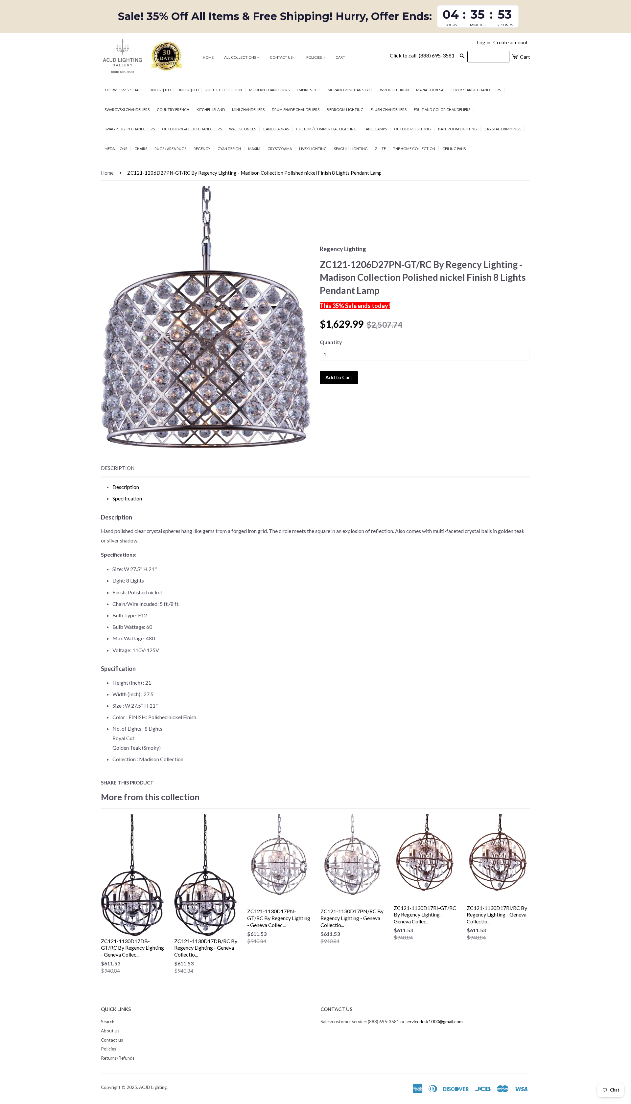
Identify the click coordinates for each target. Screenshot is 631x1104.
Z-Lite (380, 148)
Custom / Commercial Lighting (326, 129)
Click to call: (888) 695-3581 (422, 55)
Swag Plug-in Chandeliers (130, 129)
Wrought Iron (394, 90)
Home (208, 57)
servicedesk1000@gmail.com (434, 1021)
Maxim (254, 148)
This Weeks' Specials (123, 90)
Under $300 (187, 90)
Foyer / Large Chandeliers (476, 90)
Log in (483, 42)
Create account (510, 42)
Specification (127, 498)
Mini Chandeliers (248, 109)
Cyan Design (229, 148)
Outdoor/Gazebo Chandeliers (192, 129)
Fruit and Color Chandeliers (442, 109)
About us (110, 1030)
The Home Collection (414, 148)
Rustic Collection (223, 90)
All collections (240, 57)
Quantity (331, 342)
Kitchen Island (211, 109)
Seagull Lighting (351, 148)
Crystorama (280, 148)
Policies (314, 57)
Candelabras (276, 129)
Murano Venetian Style (350, 90)
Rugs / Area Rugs (170, 148)
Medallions (116, 148)
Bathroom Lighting (457, 129)
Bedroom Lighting (345, 109)
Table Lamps (375, 129)
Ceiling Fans (454, 148)
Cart (340, 57)
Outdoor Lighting (412, 129)
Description (117, 468)
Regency (202, 148)
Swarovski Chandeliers (127, 109)
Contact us (281, 57)
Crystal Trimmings (502, 129)
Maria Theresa (429, 90)
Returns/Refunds (117, 1058)
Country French (173, 109)
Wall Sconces (242, 129)
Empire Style (308, 90)
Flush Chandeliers (389, 109)
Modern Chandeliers (269, 90)
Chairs (140, 148)
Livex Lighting (313, 148)
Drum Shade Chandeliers (295, 109)
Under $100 (160, 90)
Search (107, 1021)
